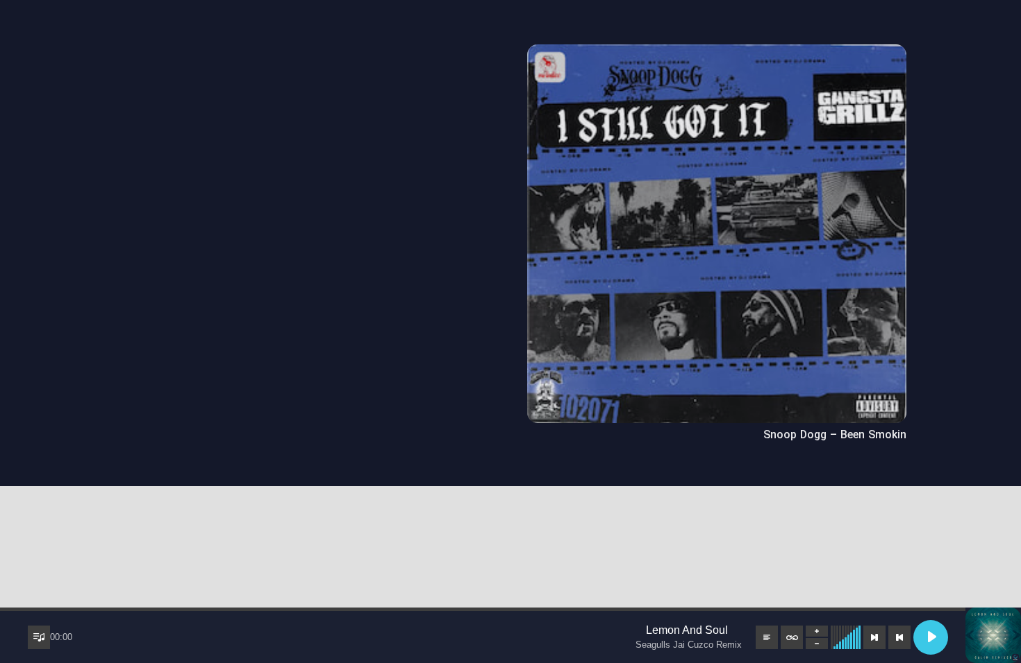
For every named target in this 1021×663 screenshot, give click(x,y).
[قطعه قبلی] (899, 637)
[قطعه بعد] (874, 637)
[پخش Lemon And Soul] (930, 637)
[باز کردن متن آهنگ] (767, 637)
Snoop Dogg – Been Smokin (834, 435)
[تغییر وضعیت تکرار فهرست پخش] (792, 637)
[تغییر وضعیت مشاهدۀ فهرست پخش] (39, 637)
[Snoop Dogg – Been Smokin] (716, 53)
